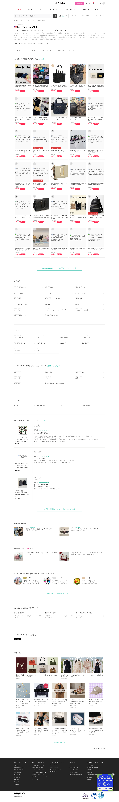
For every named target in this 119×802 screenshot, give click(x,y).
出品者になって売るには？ (38, 767)
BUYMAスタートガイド (74, 767)
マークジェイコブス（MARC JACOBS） (37, 20)
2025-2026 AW (86, 405)
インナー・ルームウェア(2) (52, 315)
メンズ (42, 9)
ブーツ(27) (17, 309)
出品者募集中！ (79, 3)
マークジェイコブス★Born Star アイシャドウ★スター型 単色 (22, 439)
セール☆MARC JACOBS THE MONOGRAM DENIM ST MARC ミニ (41, 87)
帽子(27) (78, 304)
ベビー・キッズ (54, 9)
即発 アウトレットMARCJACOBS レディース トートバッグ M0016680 (59, 217)
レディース (30, 9)
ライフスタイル (70, 9)
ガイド (70, 765)
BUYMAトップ (17, 20)
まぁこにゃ (37, 451)
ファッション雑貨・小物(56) (21, 304)
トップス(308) (48, 292)
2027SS (16, 405)
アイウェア (17, 383)
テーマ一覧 (16, 779)
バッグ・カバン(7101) (20, 287)
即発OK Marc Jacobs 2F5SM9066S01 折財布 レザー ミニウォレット (96, 152)
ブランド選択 (85, 16)
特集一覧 (16, 765)
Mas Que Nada (90, 578)
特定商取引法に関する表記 (93, 767)
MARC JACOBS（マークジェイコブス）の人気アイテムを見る (31, 43)
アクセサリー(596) (80, 287)
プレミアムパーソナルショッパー (40, 776)
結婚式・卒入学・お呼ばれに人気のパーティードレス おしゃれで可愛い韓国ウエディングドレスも (82, 677)
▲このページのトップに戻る (97, 748)
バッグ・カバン (79, 372)
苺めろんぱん (37, 478)
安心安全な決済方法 (73, 772)
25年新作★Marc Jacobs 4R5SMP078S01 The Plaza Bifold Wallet (96, 119)
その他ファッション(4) (81, 309)
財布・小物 (17, 377)
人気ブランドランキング (19, 769)
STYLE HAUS (53, 771)
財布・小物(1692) (49, 287)
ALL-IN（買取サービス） (56, 769)
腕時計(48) (48, 304)
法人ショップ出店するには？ (38, 769)
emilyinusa (30, 578)
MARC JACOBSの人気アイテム (30, 59)
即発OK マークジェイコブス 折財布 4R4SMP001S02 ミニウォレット (23, 185)
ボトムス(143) (17, 298)
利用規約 (89, 769)
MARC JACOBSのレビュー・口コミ (31, 420)
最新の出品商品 (17, 772)
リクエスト (100, 9)
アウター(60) (78, 298)
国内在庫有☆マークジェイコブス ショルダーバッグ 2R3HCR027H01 (78, 217)
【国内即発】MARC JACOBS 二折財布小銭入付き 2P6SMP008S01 (41, 217)
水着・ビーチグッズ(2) (20, 315)
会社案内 (89, 779)
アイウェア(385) (18, 292)
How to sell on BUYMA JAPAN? (39, 772)
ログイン (88, 3)
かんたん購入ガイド (73, 769)
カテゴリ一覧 (17, 777)
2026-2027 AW (41, 405)
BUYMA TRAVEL (54, 767)
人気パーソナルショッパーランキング (41, 774)
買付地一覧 (16, 782)
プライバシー (90, 772)
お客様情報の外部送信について (94, 774)
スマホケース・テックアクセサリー (54, 383)
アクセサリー (48, 377)
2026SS (62, 405)
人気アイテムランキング (19, 767)
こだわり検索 (97, 16)
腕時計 (78, 377)
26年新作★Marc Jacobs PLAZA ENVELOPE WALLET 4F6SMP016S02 (96, 87)
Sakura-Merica (61, 578)
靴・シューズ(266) (80, 292)
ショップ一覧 (35, 779)
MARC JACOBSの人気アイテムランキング (37, 366)
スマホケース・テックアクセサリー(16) (55, 309)
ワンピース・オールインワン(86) (53, 298)
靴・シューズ (48, 372)
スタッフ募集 (90, 765)
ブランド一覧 (17, 774)
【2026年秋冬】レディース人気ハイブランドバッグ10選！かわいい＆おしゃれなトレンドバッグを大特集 (36, 677)
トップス (17, 372)
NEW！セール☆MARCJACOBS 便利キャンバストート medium (23, 119)
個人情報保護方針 (18, 796)
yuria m (36, 425)
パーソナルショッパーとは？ (38, 765)
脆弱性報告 (89, 777)
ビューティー (85, 9)
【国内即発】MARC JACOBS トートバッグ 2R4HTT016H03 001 (59, 87)
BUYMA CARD (53, 765)
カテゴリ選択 (74, 16)
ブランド (24, 20)
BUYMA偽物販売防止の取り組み (76, 774)
